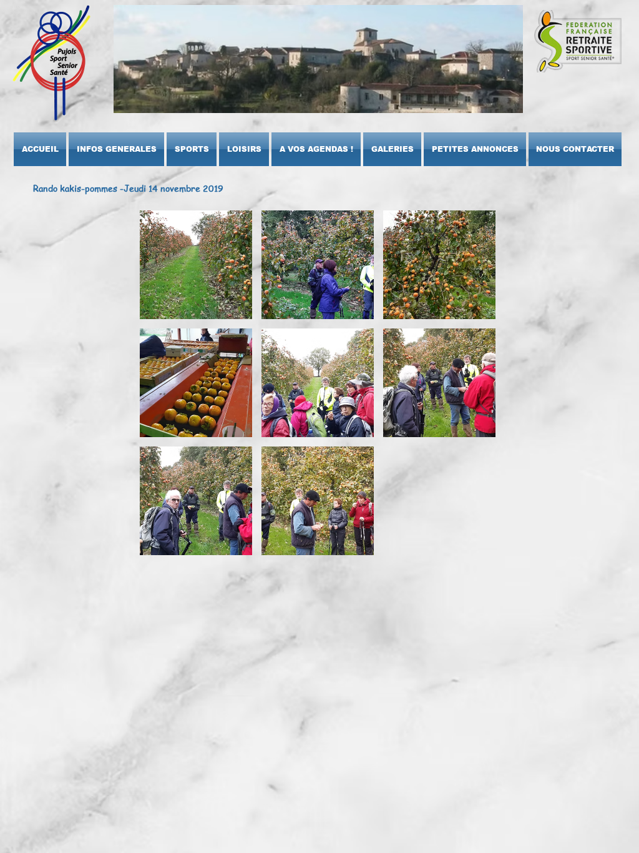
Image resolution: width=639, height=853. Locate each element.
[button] (116, 149)
